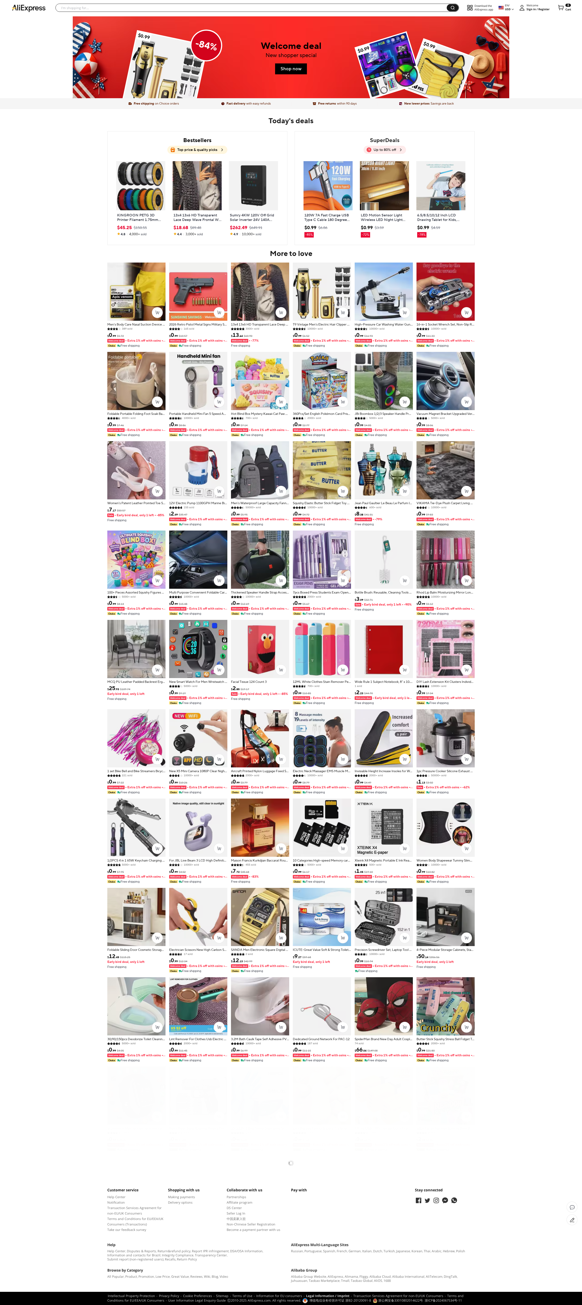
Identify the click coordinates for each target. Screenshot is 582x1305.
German (355, 1251)
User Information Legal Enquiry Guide (197, 1300)
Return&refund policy (174, 1251)
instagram (436, 1200)
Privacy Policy (169, 1296)
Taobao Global (362, 1280)
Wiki (207, 1276)
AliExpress (335, 1276)
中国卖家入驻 (236, 1219)
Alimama (351, 1276)
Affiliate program (239, 1202)
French (342, 1251)
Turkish (389, 1251)
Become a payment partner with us (253, 1229)
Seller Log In (236, 1213)
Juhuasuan (299, 1280)
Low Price (163, 1276)
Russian (297, 1251)
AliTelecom (434, 1276)
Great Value (180, 1276)
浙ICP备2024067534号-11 (443, 1300)
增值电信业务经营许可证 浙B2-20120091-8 (340, 1300)
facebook (418, 1200)
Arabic (437, 1251)
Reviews (196, 1276)
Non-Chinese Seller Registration (251, 1224)
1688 (387, 1280)
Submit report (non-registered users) (135, 1259)
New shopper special (291, 55)
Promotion (146, 1276)
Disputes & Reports (141, 1251)
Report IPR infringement (210, 1251)
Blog (215, 1276)
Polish (460, 1251)
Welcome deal (291, 46)
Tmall (345, 1280)
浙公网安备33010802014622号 (400, 1300)
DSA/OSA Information (246, 1251)
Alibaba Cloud (380, 1276)
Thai (427, 1251)
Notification (116, 1202)
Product (131, 1276)
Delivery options (180, 1202)
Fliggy (363, 1276)
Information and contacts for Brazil (134, 1255)
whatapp (454, 1200)
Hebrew (449, 1251)
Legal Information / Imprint (327, 1296)
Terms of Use (242, 1296)
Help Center (116, 1197)
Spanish (329, 1251)
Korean (416, 1251)
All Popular (115, 1276)
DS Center (234, 1208)
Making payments (181, 1197)
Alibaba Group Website (308, 1276)
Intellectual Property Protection (131, 1296)
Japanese (403, 1251)
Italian (367, 1251)
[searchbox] (253, 8)
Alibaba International (408, 1276)
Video (224, 1276)
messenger (445, 1200)
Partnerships (236, 1197)
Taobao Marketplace (324, 1280)
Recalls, (170, 1259)
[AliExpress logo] (28, 8)
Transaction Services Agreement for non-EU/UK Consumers (398, 1296)
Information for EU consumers (279, 1296)
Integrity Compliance (177, 1255)
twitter (427, 1200)
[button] (453, 7)
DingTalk (450, 1276)
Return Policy (187, 1259)
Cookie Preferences (197, 1296)
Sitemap (222, 1296)
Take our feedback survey (126, 1229)
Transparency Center (211, 1255)
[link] (165, 73)
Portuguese (313, 1251)
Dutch (377, 1251)
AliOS (378, 1280)
